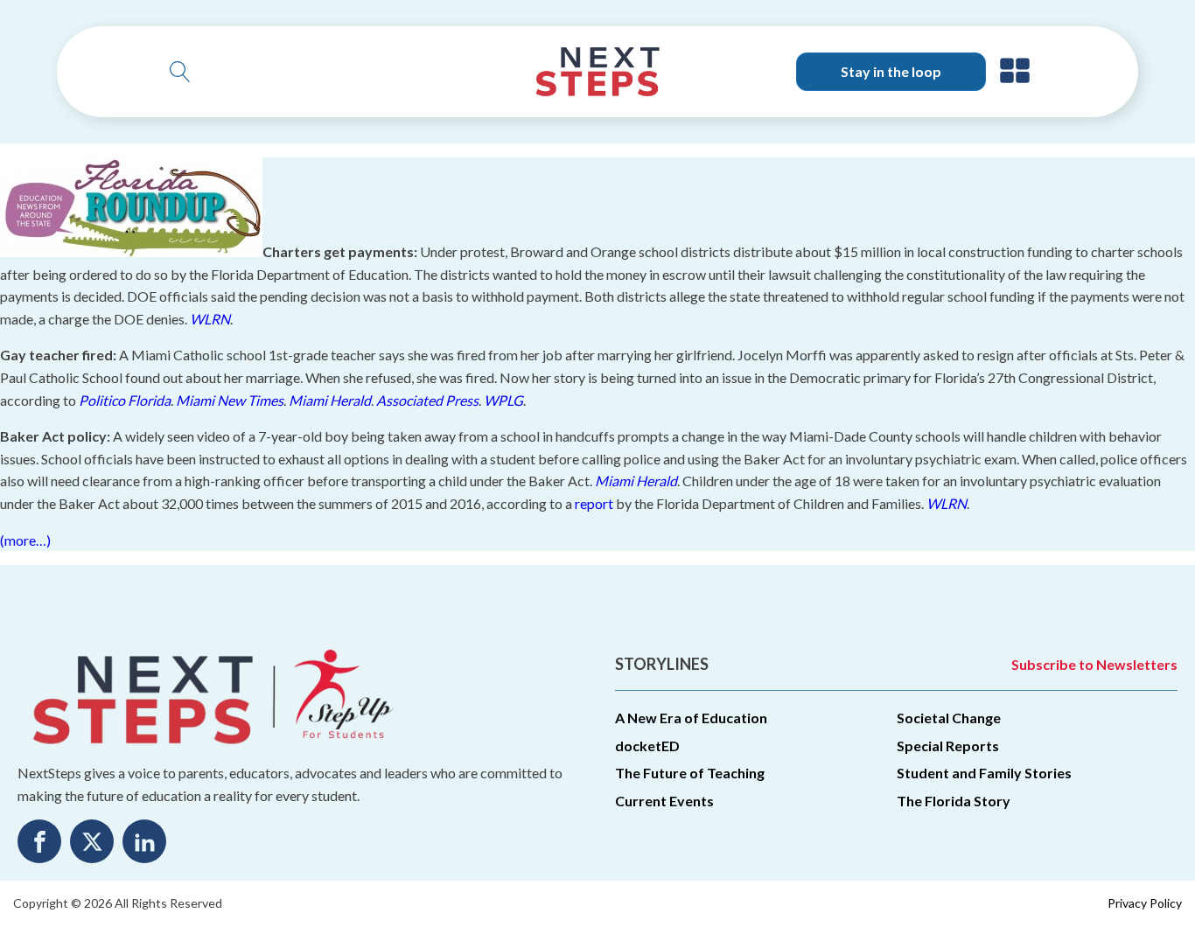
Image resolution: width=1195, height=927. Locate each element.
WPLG (503, 400)
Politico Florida (125, 400)
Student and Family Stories (984, 772)
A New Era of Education (691, 717)
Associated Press (427, 400)
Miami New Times (229, 400)
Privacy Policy (1145, 903)
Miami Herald (330, 400)
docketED (647, 745)
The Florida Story (953, 800)
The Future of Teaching (690, 772)
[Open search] (180, 71)
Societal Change (949, 717)
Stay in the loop (891, 71)
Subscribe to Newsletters (1094, 664)
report (594, 503)
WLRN (210, 318)
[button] (1015, 71)
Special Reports (948, 745)
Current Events (664, 800)
